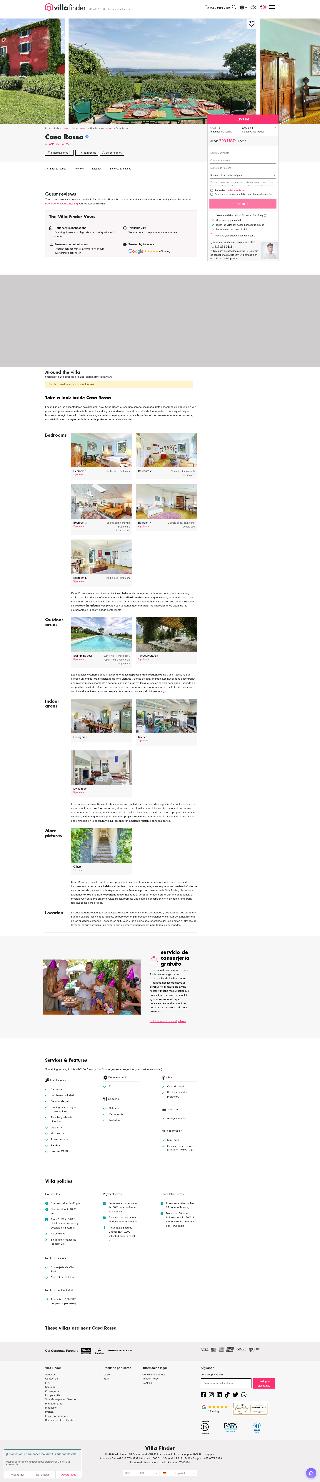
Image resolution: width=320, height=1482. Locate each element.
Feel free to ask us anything (61, 203)
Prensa (49, 1411)
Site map (50, 1386)
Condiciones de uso (154, 1374)
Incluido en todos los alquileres (168, 1021)
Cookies (147, 1382)
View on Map (63, 143)
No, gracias (42, 1474)
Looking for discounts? (264, 1383)
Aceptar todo (68, 1474)
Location (96, 168)
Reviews (79, 168)
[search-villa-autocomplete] (234, 7)
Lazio (51, 143)
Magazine (51, 1407)
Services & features (120, 168)
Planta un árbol (54, 1403)
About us (50, 1374)
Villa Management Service (60, 1399)
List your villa (52, 1395)
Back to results (57, 168)
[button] (121, 398)
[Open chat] (311, 1473)
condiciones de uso (235, 190)
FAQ (47, 1382)
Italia (106, 1378)
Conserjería (52, 1391)
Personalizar (17, 1474)
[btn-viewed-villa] (253, 7)
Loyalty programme (56, 1415)
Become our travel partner (60, 1420)
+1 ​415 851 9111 (221, 246)
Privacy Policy (150, 1378)
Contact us (51, 1378)
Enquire (243, 203)
